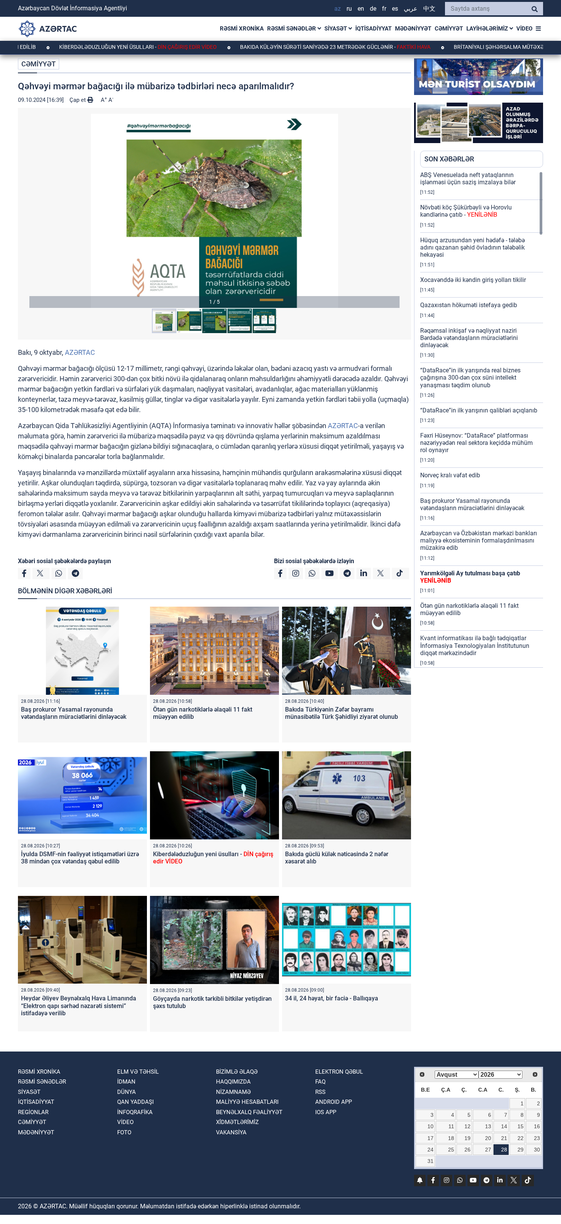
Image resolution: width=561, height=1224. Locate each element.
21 (504, 1138)
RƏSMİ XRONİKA (242, 28)
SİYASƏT (336, 28)
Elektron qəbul (339, 1071)
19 (467, 1138)
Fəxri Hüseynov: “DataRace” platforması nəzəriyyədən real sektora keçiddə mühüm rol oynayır (476, 443)
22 (520, 1138)
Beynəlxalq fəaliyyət (249, 1112)
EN (361, 8)
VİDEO (524, 28)
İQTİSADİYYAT (373, 28)
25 (451, 1150)
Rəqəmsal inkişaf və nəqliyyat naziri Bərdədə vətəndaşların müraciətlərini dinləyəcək (469, 338)
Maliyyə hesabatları (247, 1101)
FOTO (124, 1132)
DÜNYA (126, 1092)
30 (537, 1150)
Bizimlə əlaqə (237, 1071)
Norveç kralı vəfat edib (450, 475)
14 (504, 1126)
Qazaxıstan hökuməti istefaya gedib (468, 305)
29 (520, 1150)
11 (451, 1126)
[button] (214, 211)
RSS (320, 1092)
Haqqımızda (233, 1081)
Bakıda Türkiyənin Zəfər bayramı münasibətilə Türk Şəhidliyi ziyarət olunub (341, 713)
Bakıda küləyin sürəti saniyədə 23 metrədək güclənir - (289, 47)
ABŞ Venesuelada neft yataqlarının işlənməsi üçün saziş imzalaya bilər (468, 178)
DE (373, 8)
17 (430, 1138)
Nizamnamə (233, 1092)
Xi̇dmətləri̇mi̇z (237, 1122)
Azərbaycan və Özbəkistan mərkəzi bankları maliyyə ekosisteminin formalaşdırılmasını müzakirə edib (478, 540)
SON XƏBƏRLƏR (449, 159)
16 (537, 1126)
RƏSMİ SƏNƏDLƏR (292, 28)
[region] (481, 419)
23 (537, 1138)
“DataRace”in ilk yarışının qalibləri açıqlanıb (478, 410)
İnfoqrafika (135, 1112)
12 (467, 1126)
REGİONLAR (33, 1112)
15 (520, 1126)
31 (430, 1161)
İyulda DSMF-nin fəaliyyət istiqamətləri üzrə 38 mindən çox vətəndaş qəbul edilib (80, 857)
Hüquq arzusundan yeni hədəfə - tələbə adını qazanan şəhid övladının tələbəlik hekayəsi (472, 247)
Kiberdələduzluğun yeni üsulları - (92, 47)
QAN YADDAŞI (135, 1101)
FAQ (320, 1081)
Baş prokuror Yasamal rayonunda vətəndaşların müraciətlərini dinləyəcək (73, 713)
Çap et (78, 100)
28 (504, 1150)
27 (488, 1150)
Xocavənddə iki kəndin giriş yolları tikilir (473, 279)
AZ (337, 8)
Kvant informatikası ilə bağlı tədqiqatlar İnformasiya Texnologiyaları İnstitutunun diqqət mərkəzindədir (474, 645)
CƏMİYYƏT (449, 28)
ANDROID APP (333, 1101)
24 (430, 1150)
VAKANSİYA (231, 1132)
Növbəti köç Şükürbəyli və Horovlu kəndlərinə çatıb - (466, 211)
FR (384, 8)
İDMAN (126, 1081)
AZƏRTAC (80, 352)
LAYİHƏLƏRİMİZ (487, 28)
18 (451, 1138)
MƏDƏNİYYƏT (413, 28)
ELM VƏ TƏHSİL (138, 1071)
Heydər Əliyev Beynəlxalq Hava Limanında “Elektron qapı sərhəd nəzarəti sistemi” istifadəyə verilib (78, 1005)
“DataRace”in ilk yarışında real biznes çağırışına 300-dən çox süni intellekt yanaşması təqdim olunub (470, 377)
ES (395, 8)
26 (467, 1150)
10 (430, 1126)
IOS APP (325, 1112)
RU (349, 8)
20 (488, 1138)
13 (488, 1126)
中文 (429, 8)
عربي (411, 8)
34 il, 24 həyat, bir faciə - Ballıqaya (331, 998)
